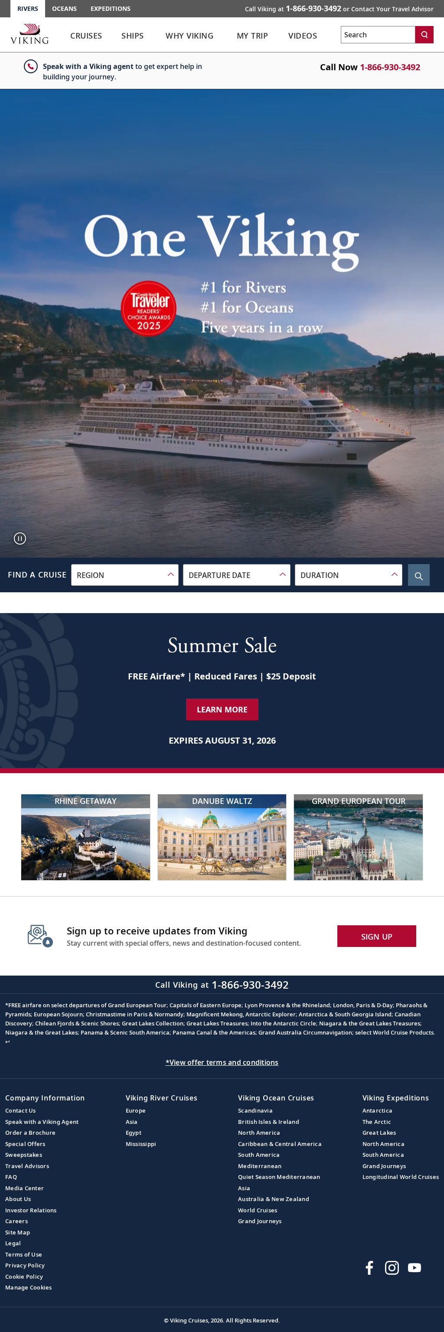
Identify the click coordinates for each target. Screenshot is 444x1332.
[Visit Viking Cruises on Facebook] (369, 1268)
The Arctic (377, 1122)
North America (259, 1132)
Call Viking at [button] (339, 8)
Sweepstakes (23, 1155)
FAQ (11, 1177)
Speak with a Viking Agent (41, 1122)
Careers (16, 1221)
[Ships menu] (154, 36)
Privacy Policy (25, 1265)
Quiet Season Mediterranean (279, 1177)
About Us (18, 1199)
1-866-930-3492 (390, 67)
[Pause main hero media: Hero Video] (20, 538)
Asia (132, 1122)
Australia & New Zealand (273, 1199)
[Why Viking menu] (228, 36)
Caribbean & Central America (280, 1144)
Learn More (222, 709)
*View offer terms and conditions (222, 1062)
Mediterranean (259, 1166)
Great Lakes (379, 1132)
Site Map (17, 1232)
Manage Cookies (28, 1287)
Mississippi (141, 1144)
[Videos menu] (329, 36)
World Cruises (257, 1210)
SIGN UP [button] (377, 936)
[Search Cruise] (419, 575)
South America (259, 1155)
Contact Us (20, 1110)
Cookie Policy (24, 1276)
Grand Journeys (260, 1221)
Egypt (133, 1132)
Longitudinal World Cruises (400, 1177)
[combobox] (125, 575)
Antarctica (377, 1110)
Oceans (64, 8)
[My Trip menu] (280, 36)
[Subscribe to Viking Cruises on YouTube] (414, 1268)
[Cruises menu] (115, 36)
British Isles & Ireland (268, 1122)
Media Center (24, 1188)
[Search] (424, 34)
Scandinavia (255, 1110)
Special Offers (25, 1144)
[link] (86, 38)
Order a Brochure (30, 1132)
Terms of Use (23, 1254)
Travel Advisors (27, 1166)
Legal (13, 1243)
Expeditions (111, 8)
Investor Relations (31, 1210)
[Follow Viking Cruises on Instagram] (392, 1268)
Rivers (27, 8)
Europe (136, 1110)
